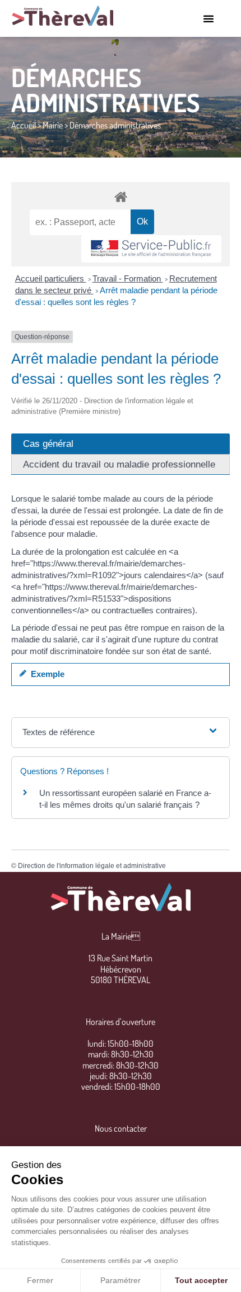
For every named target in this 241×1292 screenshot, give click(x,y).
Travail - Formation (127, 278)
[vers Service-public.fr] (151, 249)
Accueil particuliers (50, 278)
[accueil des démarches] (120, 196)
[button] (208, 18)
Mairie (53, 125)
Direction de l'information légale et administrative (92, 866)
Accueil (23, 125)
